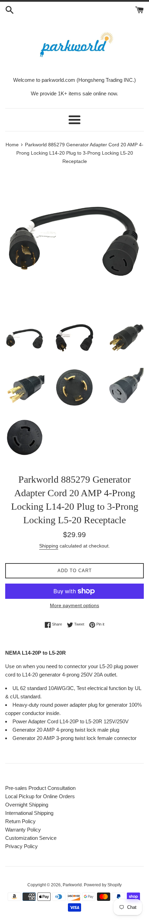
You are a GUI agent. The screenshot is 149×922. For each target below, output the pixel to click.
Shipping (48, 546)
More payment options (74, 605)
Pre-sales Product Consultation (40, 788)
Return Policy (20, 821)
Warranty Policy (23, 830)
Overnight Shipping (26, 805)
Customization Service (30, 838)
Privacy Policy (21, 846)
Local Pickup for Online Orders (40, 796)
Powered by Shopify (103, 884)
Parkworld (72, 884)
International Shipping (29, 813)
